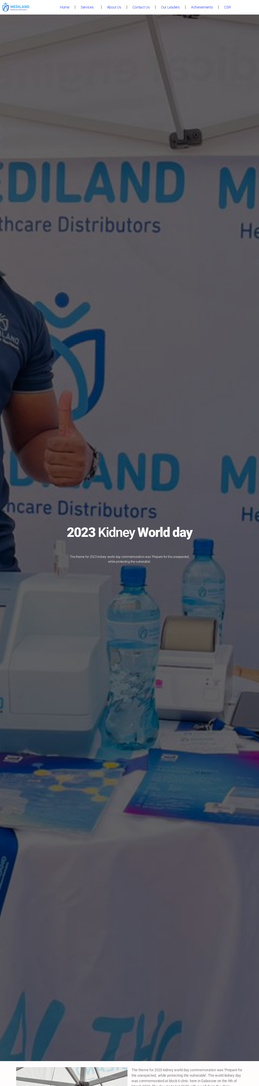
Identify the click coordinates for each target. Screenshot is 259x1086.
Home (64, 7)
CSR (227, 7)
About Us (114, 7)
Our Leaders (170, 7)
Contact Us (141, 7)
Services (87, 7)
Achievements (202, 7)
